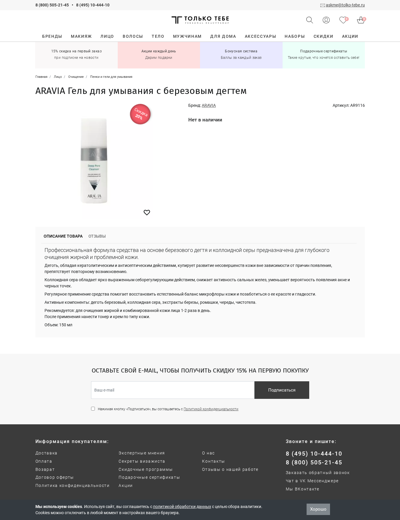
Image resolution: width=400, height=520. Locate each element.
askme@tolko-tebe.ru (345, 5)
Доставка (46, 453)
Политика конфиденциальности (72, 485)
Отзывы (97, 236)
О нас (208, 453)
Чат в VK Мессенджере (312, 480)
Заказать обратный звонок (318, 472)
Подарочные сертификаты (149, 477)
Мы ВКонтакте (302, 489)
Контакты (213, 461)
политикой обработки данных (182, 506)
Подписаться (281, 390)
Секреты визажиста (142, 461)
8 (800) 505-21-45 (52, 5)
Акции (126, 485)
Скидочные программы (146, 469)
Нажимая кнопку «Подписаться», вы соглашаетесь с (168, 409)
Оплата (43, 461)
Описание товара (63, 236)
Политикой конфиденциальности (211, 409)
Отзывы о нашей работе (230, 469)
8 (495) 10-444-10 (93, 5)
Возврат (45, 469)
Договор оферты (54, 477)
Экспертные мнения (142, 453)
